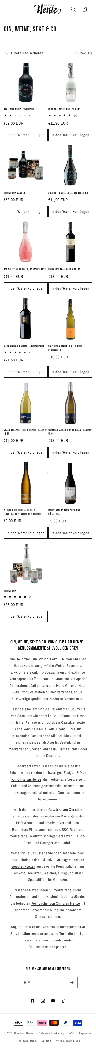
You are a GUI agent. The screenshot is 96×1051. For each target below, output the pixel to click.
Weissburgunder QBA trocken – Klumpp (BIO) (70, 432)
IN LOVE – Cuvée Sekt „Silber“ (64, 109)
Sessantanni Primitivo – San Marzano (24, 346)
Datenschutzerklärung (52, 1033)
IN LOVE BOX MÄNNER (14, 193)
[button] (9, 9)
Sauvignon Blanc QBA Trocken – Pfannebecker (65, 348)
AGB (72, 1033)
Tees (62, 933)
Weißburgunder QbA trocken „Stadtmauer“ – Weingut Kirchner (22, 512)
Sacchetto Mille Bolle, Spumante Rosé (25, 269)
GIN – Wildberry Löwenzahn (19, 109)
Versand (46, 1040)
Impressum (85, 1033)
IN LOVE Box (10, 591)
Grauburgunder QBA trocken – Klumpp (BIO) (25, 432)
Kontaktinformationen (68, 1040)
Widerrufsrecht (28, 1040)
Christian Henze (24, 1033)
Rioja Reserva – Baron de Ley (64, 269)
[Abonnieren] (71, 982)
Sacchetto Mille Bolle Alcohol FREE (68, 193)
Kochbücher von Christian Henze (55, 903)
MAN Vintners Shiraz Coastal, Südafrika (64, 512)
